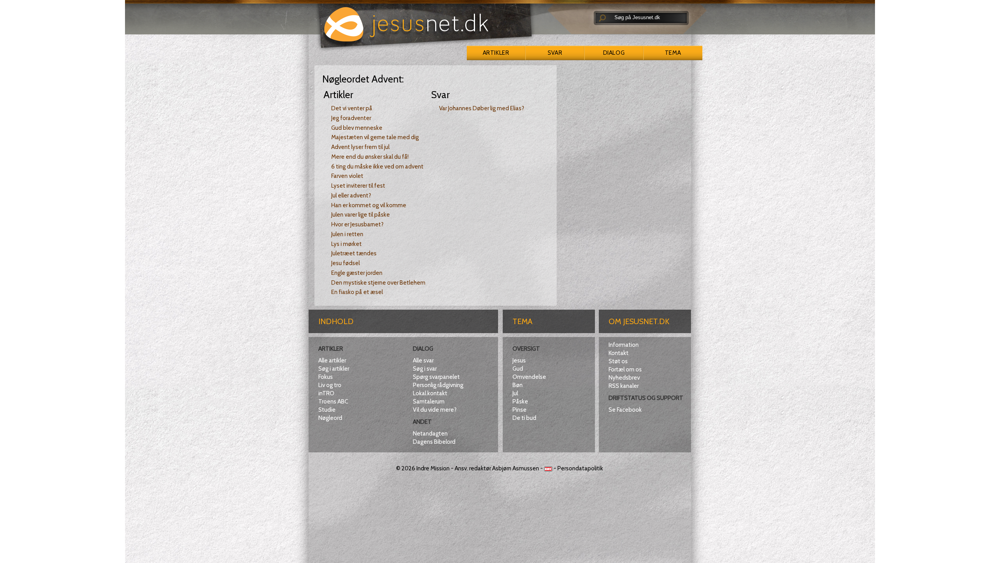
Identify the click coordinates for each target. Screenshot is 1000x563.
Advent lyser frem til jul (360, 147)
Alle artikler (332, 360)
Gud (517, 368)
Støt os (618, 361)
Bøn (517, 385)
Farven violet (347, 175)
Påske (520, 401)
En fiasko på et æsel (357, 292)
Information (624, 344)
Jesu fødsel (345, 263)
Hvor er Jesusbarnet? (357, 224)
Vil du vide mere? (435, 409)
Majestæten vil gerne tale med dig (375, 137)
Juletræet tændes (354, 253)
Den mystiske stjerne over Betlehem (378, 282)
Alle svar (423, 360)
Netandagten (430, 433)
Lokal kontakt (430, 393)
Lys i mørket (346, 243)
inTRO (326, 393)
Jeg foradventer (351, 118)
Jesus (519, 360)
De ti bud (524, 417)
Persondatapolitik (580, 468)
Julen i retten (347, 234)
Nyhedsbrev (624, 377)
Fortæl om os (625, 369)
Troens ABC (333, 401)
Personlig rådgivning (438, 385)
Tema (673, 52)
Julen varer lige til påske (360, 214)
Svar (555, 52)
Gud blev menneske (356, 127)
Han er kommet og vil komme (368, 205)
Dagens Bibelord (434, 441)
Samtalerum (429, 401)
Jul (515, 393)
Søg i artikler (333, 368)
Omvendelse (529, 376)
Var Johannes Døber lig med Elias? (481, 108)
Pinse (519, 409)
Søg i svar (425, 368)
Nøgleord (330, 417)
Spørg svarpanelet (436, 376)
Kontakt (619, 353)
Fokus (325, 376)
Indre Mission (433, 468)
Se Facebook (625, 409)
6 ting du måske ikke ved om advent (377, 166)
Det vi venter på (351, 108)
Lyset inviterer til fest (358, 185)
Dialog (614, 52)
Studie (327, 409)
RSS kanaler (624, 385)
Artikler (496, 52)
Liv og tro (329, 385)
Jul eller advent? (351, 195)
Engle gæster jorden (356, 272)
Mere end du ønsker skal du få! (370, 156)
